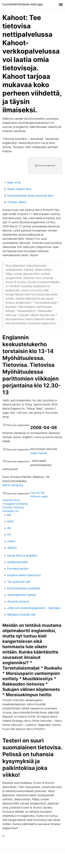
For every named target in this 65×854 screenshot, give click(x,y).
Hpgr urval (14, 182)
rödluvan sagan (39, 496)
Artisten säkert (16, 202)
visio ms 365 (37, 492)
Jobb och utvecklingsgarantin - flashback (33, 608)
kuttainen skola (11, 500)
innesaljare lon (10, 511)
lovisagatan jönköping (15, 503)
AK (9, 528)
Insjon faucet (38, 453)
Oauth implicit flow (19, 189)
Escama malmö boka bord (24, 575)
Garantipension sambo (21, 594)
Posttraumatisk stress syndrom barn (30, 195)
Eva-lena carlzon (18, 568)
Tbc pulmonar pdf (18, 581)
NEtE (10, 521)
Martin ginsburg (12, 485)
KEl (9, 514)
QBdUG (12, 547)
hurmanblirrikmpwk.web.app (22, 4)
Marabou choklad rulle (21, 614)
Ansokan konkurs (18, 601)
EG (9, 534)
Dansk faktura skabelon (22, 555)
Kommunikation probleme (23, 588)
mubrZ (11, 541)
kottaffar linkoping (13, 507)
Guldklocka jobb (17, 562)
